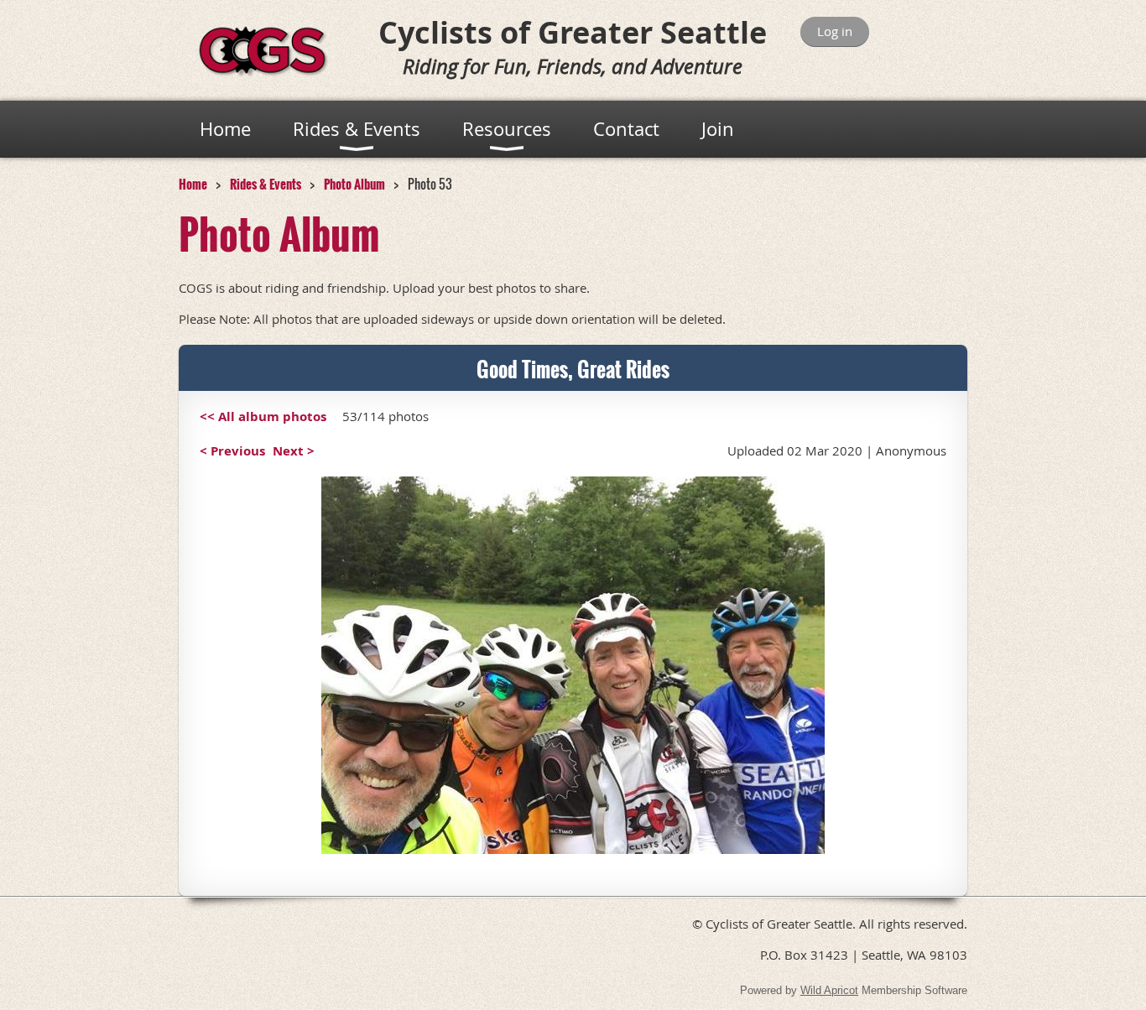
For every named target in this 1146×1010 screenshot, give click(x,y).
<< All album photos (263, 416)
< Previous (232, 451)
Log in (834, 31)
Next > (294, 451)
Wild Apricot (829, 990)
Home (193, 183)
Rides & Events (265, 183)
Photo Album (354, 183)
